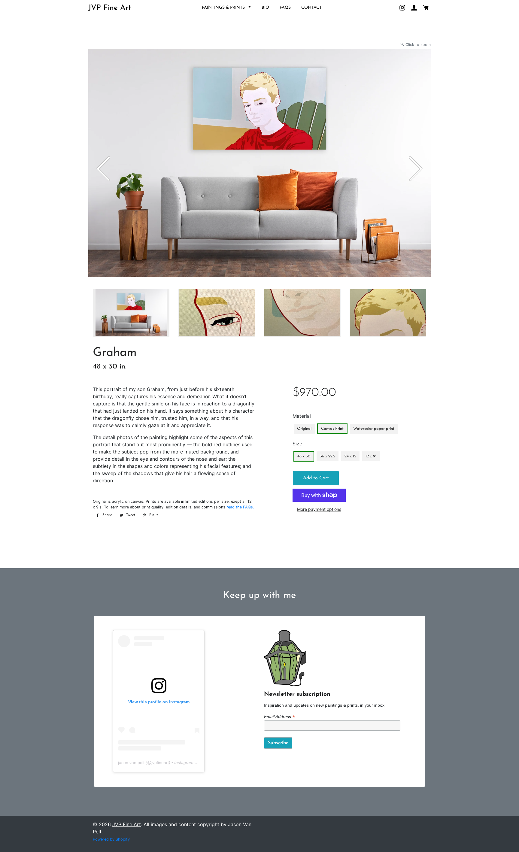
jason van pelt (131, 762)
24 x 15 (350, 456)
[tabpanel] (259, 163)
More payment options (319, 509)
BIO (265, 7)
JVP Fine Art (109, 8)
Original (304, 429)
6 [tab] (121, 286)
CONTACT (311, 7)
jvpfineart (160, 762)
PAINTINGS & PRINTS (224, 7)
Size (297, 444)
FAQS (285, 7)
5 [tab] (115, 286)
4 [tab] (109, 286)
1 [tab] (91, 286)
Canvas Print (332, 429)
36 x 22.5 (327, 456)
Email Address (279, 717)
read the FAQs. (240, 507)
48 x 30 (303, 456)
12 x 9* (371, 456)
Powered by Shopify (111, 839)
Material (302, 416)
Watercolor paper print (373, 429)
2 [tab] (97, 286)
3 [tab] (103, 286)
